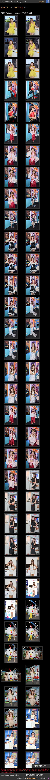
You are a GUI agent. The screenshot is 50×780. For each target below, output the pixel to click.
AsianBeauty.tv (32, 778)
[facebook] (47, 2)
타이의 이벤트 (19, 7)
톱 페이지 (4, 7)
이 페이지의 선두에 (40, 766)
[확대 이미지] (11, 25)
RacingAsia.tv (34, 774)
